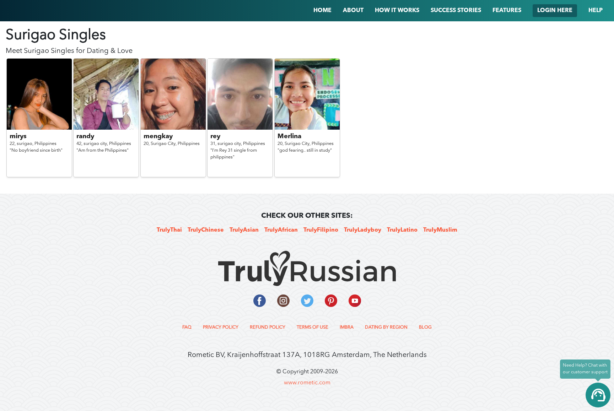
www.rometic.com (307, 383)
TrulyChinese (206, 230)
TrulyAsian (244, 230)
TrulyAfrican (281, 230)
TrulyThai (169, 230)
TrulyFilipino (320, 230)
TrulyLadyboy (362, 230)
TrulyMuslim (440, 230)
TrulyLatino (402, 230)
